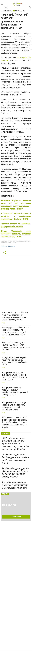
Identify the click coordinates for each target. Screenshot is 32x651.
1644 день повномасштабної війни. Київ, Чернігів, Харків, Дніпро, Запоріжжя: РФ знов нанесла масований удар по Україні (14, 422)
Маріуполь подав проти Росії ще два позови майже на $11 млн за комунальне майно (15, 458)
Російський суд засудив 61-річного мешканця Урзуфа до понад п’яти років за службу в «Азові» (15, 472)
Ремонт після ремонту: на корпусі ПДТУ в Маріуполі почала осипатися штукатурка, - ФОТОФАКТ (16, 346)
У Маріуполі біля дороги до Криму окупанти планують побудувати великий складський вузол (14, 406)
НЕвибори (9, 505)
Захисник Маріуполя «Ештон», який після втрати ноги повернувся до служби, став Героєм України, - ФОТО (15, 316)
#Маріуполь (4, 246)
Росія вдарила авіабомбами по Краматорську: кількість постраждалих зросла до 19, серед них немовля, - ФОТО (15, 331)
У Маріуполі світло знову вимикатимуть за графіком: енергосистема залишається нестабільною (14, 376)
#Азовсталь (11, 246)
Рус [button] (6, 7)
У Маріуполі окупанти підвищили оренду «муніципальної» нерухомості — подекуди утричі (16, 391)
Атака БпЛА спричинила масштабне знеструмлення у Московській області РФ (15, 485)
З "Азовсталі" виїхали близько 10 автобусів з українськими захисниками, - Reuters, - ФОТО (16, 216)
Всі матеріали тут (16, 517)
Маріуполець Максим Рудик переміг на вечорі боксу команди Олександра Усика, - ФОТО (15, 361)
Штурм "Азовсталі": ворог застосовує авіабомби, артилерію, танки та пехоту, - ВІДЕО (16, 234)
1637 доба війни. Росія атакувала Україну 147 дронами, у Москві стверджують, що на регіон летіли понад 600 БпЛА (15, 444)
